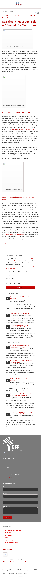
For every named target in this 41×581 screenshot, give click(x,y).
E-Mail (6, 493)
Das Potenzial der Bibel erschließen (19, 313)
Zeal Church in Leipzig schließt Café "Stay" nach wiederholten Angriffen (21, 413)
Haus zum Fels (30, 56)
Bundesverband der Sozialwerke (14, 234)
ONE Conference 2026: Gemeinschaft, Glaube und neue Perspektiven (20, 394)
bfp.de (25, 573)
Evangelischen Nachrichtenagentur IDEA (23, 129)
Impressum (11, 573)
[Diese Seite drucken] (35, 13)
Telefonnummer (7, 500)
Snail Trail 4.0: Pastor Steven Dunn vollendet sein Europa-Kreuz (22, 361)
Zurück (6, 243)
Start (4, 573)
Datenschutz (18, 573)
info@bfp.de (10, 477)
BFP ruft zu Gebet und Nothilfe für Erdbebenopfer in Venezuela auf (19, 346)
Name (6, 487)
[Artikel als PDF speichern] (38, 13)
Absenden (7, 517)
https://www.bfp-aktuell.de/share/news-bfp (15, 562)
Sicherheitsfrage (10, 278)
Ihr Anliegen (6, 506)
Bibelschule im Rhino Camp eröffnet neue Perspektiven (21, 379)
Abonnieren (20, 287)
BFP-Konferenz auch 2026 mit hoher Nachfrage (20, 297)
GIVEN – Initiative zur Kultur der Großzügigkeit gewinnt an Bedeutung (20, 326)
